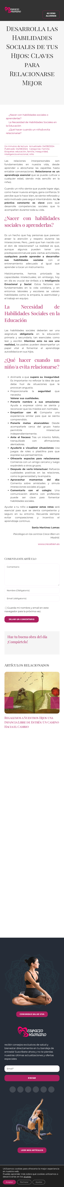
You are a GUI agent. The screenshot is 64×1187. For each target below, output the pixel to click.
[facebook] (13, 1089)
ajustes (27, 1176)
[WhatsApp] (34, 98)
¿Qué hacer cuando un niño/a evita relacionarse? (28, 131)
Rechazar (24, 1182)
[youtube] (43, 1089)
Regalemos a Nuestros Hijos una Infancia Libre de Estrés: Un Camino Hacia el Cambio (31, 722)
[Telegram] (42, 98)
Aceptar (9, 1182)
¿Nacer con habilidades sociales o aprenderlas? (27, 116)
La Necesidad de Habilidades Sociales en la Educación (31, 124)
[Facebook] (9, 98)
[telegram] (36, 1089)
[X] (18, 98)
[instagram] (28, 1089)
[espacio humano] (12, 7)
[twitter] (20, 1089)
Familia (45, 149)
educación (20, 151)
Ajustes (39, 1182)
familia (30, 151)
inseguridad (41, 151)
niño (31, 154)
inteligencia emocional (16, 154)
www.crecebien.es (49, 544)
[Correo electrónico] (50, 98)
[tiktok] (51, 1089)
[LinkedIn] (26, 98)
